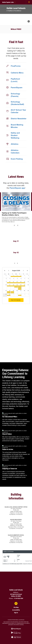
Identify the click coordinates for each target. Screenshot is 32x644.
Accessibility (16, 610)
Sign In (16, 612)
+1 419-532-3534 (18, 598)
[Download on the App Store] (16, 637)
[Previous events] (15, 263)
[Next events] (17, 263)
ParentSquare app (17, 188)
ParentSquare (16, 87)
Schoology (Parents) (15, 94)
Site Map (16, 607)
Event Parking (17, 159)
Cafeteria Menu (17, 72)
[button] (9, 2)
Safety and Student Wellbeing (15, 135)
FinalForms (15, 66)
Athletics (14, 144)
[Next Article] (18, 225)
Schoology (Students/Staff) (17, 102)
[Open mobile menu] (29, 2)
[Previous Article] (14, 225)
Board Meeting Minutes (17, 125)
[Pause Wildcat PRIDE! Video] (29, 21)
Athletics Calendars (15, 151)
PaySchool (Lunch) (15, 80)
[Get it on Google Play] (16, 632)
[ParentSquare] (16, 629)
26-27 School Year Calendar (18, 111)
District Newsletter (18, 118)
